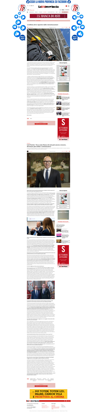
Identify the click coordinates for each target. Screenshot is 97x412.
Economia (38, 20)
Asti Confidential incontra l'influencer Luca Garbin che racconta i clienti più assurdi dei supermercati (66, 104)
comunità (49, 380)
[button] (68, 6)
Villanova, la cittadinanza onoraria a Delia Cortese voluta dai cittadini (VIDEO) (66, 109)
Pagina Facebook (28, 5)
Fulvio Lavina (30, 151)
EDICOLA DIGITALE (63, 9)
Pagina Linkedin (33, 5)
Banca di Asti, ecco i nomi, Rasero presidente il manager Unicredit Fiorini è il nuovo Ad (66, 241)
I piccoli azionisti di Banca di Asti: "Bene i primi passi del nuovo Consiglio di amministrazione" (60, 225)
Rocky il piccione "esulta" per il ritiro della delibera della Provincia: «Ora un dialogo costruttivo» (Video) (66, 98)
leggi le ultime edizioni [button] (63, 205)
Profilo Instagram (30, 5)
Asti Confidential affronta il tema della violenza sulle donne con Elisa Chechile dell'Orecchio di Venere (66, 114)
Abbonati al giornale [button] (63, 79)
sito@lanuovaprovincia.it (45, 407)
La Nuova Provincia (32, 20)
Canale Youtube (32, 5)
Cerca (66, 6)
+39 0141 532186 (45, 405)
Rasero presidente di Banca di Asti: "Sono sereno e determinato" (65, 231)
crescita (34, 380)
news (31, 118)
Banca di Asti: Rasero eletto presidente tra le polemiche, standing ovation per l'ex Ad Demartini (65, 236)
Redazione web (31, 27)
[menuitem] (31, 12)
